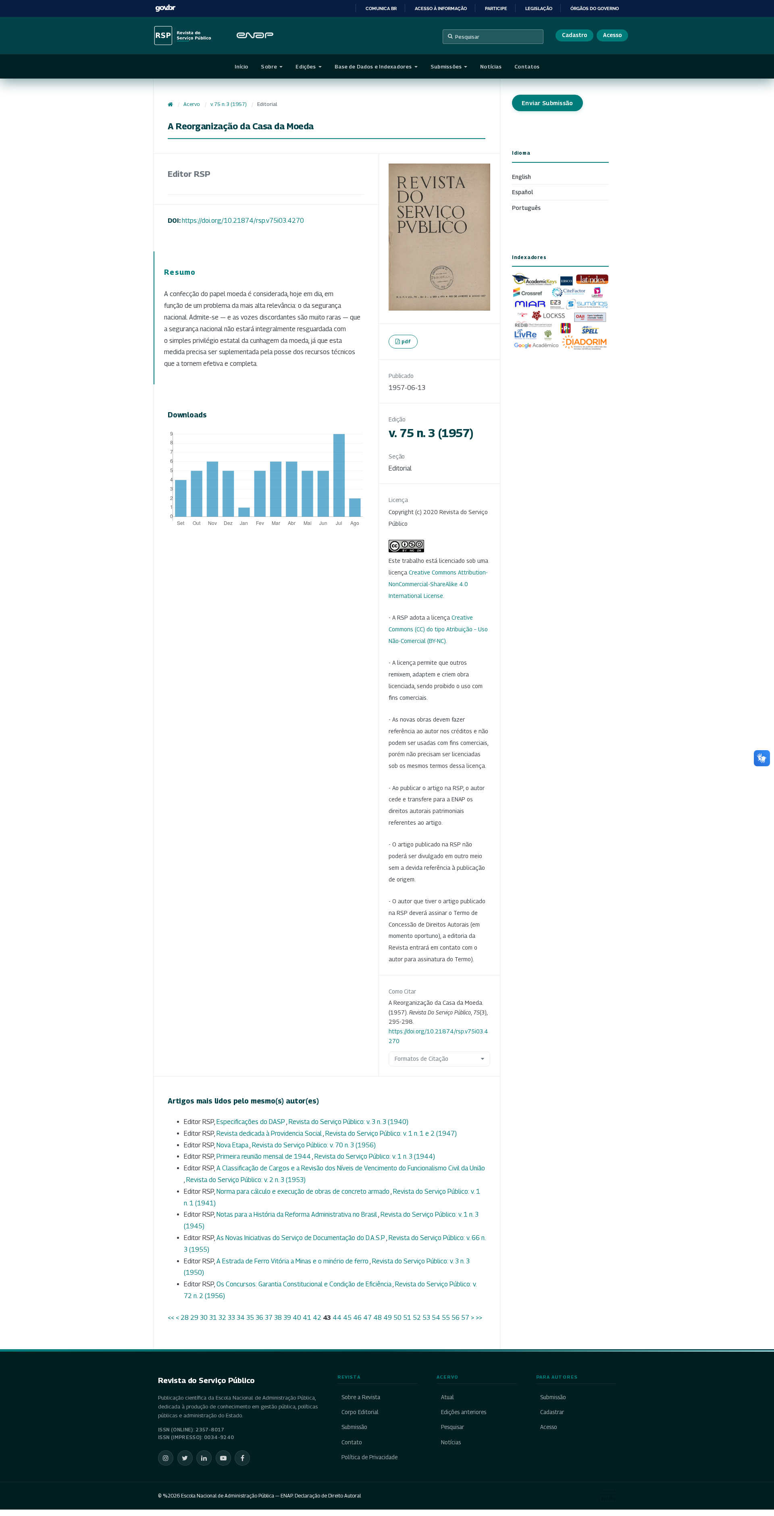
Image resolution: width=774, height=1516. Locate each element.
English (521, 176)
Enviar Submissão (547, 103)
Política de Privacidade (369, 1457)
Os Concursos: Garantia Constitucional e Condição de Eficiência (304, 1284)
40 (297, 1317)
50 (397, 1317)
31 (213, 1317)
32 (222, 1317)
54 (436, 1317)
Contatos (526, 66)
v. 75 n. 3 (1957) (228, 104)
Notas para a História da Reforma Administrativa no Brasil (297, 1214)
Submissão (354, 1427)
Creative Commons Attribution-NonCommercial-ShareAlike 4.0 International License (438, 584)
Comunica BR (381, 8)
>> (479, 1317)
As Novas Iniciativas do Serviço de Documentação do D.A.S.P (301, 1238)
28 (185, 1317)
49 (387, 1317)
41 (307, 1317)
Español (522, 192)
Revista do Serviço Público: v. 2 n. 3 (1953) (246, 1180)
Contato (351, 1442)
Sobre (269, 66)
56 (456, 1317)
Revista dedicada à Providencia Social (269, 1133)
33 (231, 1317)
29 (194, 1317)
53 (426, 1317)
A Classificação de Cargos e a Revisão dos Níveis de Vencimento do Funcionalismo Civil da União (350, 1168)
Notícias (490, 66)
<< (171, 1317)
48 (377, 1317)
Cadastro (574, 35)
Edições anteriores (463, 1412)
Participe (496, 8)
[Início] (170, 104)
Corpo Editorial (360, 1412)
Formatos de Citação (421, 1058)
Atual (447, 1397)
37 (269, 1317)
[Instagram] (165, 1458)
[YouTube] (223, 1458)
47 (367, 1317)
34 (241, 1317)
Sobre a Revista (360, 1397)
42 (317, 1317)
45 (347, 1317)
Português (526, 207)
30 (204, 1317)
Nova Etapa (233, 1145)
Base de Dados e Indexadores (374, 66)
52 (417, 1317)
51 (407, 1317)
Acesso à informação (441, 8)
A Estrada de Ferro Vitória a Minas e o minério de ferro (293, 1261)
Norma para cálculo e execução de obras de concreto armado (303, 1191)
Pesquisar (467, 36)
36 (259, 1317)
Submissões (447, 66)
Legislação (538, 8)
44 (337, 1317)
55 (446, 1317)
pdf (406, 341)
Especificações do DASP (251, 1122)
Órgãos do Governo (594, 8)
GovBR (165, 8)
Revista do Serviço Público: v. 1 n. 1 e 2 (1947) (391, 1133)
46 (357, 1317)
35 (250, 1317)
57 (465, 1317)
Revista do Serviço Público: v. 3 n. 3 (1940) (348, 1122)
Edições (306, 66)
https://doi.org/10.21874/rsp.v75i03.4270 (243, 220)
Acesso (612, 35)
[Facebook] (242, 1458)
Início (241, 66)
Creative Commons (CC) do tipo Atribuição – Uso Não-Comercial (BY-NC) (438, 629)
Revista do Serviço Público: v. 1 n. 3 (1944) (374, 1156)
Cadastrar (552, 1412)
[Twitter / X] (185, 1458)
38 (278, 1317)
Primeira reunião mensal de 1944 (264, 1156)
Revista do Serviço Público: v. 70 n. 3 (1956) (314, 1145)
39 (287, 1317)
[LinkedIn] (204, 1458)
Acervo (191, 104)
